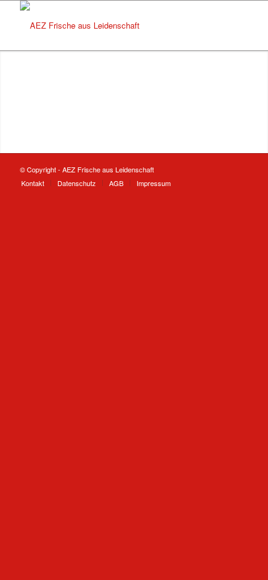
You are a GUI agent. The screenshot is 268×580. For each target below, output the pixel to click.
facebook (95, 125)
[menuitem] (32, 183)
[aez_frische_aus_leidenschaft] (111, 25)
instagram (94, 83)
